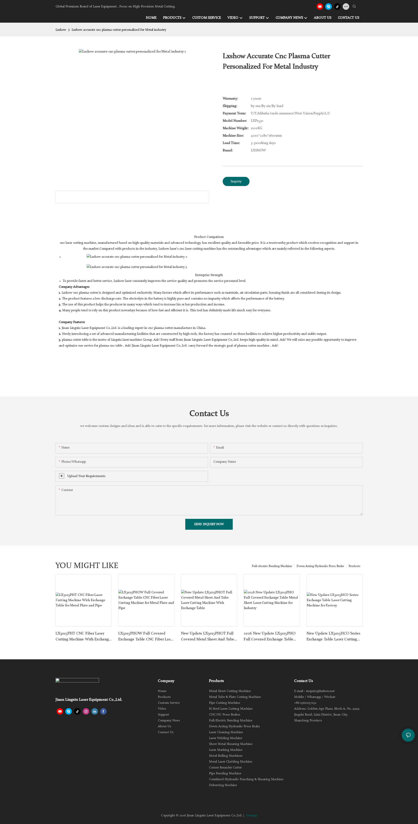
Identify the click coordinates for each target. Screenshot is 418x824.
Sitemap (251, 815)
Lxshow (61, 30)
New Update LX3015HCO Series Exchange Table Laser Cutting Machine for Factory (333, 636)
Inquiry (236, 181)
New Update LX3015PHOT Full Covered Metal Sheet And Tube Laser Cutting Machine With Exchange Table (207, 636)
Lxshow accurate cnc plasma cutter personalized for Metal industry (119, 30)
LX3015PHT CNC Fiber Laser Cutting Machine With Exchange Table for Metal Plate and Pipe (83, 636)
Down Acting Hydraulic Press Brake (320, 566)
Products (354, 566)
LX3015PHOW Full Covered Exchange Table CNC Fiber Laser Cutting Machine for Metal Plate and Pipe (146, 636)
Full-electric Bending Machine (272, 566)
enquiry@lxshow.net (320, 691)
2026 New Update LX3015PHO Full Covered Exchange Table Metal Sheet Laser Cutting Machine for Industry (269, 636)
